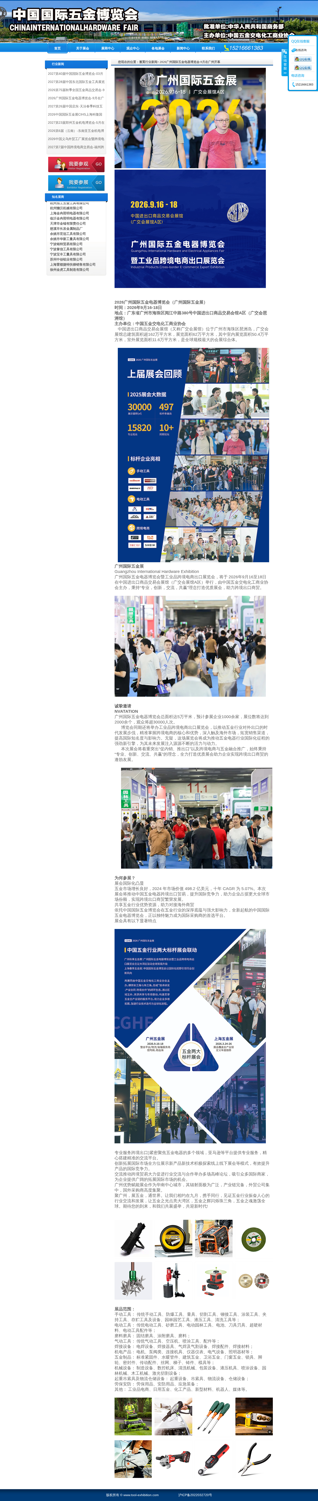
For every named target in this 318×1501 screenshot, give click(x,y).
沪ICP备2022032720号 (195, 1495)
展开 (284, 62)
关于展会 (82, 48)
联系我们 (208, 48)
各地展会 (158, 48)
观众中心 (132, 48)
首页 (57, 48)
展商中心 (107, 48)
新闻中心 (183, 48)
